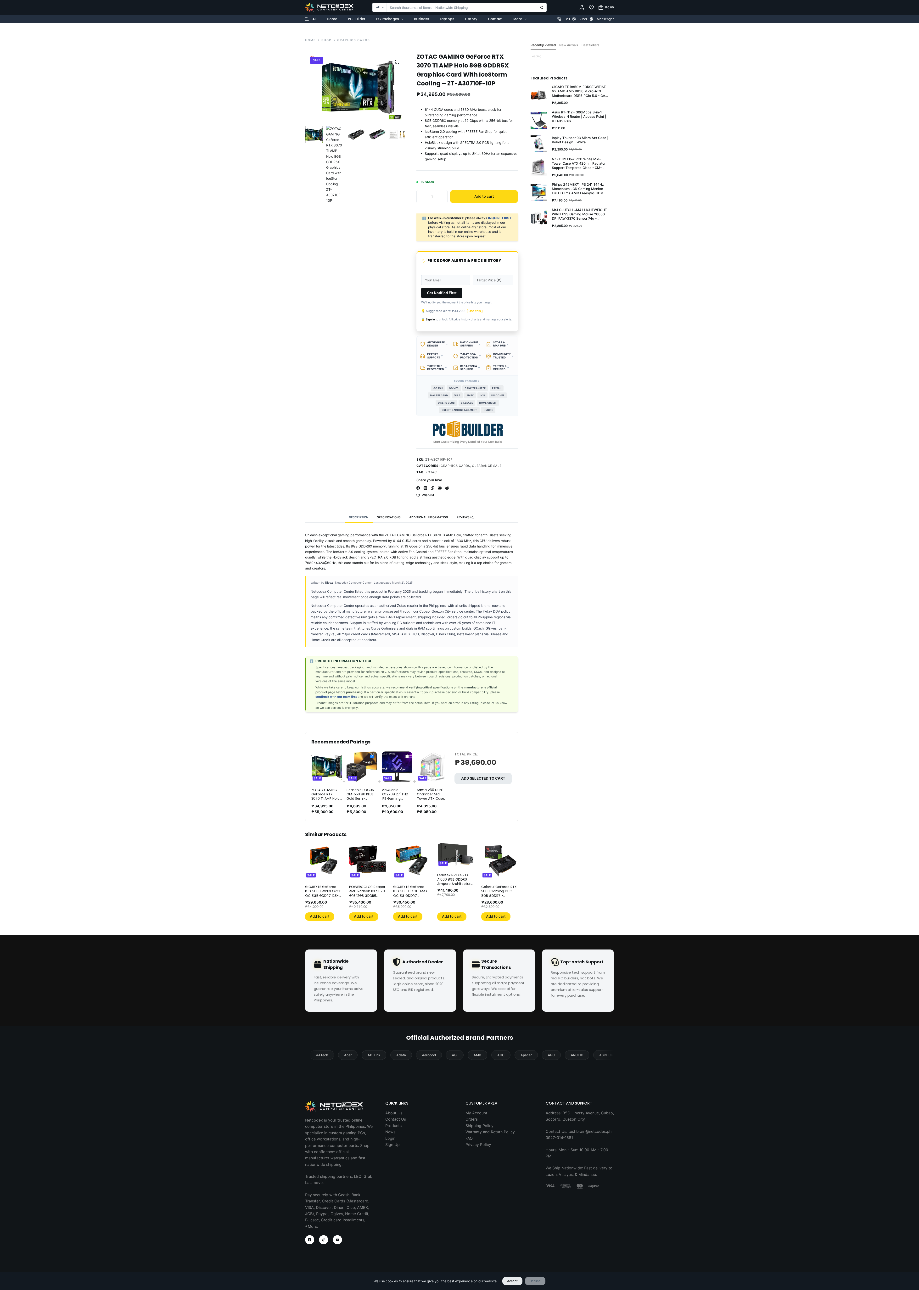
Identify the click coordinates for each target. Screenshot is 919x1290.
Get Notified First (442, 292)
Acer (348, 1055)
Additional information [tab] (428, 517)
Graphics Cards (455, 466)
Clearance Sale (486, 466)
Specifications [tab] (389, 517)
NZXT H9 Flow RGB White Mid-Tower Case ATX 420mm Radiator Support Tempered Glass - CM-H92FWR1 (578, 163)
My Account (476, 1113)
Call (567, 19)
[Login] (581, 7)
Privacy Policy (478, 1144)
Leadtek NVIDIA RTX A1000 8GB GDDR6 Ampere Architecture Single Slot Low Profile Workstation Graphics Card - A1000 (455, 886)
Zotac (431, 472)
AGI (455, 1055)
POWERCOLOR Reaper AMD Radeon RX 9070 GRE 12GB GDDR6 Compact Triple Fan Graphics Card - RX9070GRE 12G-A (367, 897)
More (517, 19)
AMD (477, 1055)
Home (332, 19)
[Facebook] (418, 488)
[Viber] (574, 19)
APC (551, 1055)
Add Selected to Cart (483, 778)
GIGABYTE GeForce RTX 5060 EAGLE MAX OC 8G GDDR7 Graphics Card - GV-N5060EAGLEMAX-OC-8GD (411, 897)
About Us (393, 1113)
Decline (535, 1281)
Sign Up (392, 1144)
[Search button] (541, 7)
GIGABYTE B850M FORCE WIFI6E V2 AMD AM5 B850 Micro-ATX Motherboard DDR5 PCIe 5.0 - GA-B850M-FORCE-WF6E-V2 (579, 91)
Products (393, 1125)
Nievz (329, 582)
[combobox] (455, 7)
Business (421, 19)
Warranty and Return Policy (490, 1131)
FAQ (469, 1138)
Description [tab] (358, 517)
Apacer (526, 1055)
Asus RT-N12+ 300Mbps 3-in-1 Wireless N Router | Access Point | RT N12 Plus (579, 116)
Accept (512, 1281)
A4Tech (322, 1055)
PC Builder (356, 19)
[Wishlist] (591, 7)
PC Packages (387, 19)
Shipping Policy (479, 1125)
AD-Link (374, 1055)
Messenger (605, 19)
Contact (495, 19)
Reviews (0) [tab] (466, 517)
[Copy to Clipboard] (432, 488)
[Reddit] (447, 488)
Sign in (430, 319)
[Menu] (311, 19)
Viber (583, 19)
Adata (401, 1055)
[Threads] (425, 488)
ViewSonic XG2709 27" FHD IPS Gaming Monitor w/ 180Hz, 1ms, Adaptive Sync (396, 800)
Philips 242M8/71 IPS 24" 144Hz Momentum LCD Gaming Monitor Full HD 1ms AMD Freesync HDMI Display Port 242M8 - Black (578, 188)
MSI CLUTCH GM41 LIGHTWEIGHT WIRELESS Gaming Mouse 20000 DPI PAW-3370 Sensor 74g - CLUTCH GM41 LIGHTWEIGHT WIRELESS (579, 214)
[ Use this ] (475, 311)
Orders (471, 1119)
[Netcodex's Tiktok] (323, 1239)
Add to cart (484, 196)
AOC (500, 1055)
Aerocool (429, 1055)
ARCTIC (577, 1055)
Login (390, 1138)
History (471, 19)
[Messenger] (591, 19)
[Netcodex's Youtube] (337, 1239)
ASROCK (606, 1055)
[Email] (440, 488)
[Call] (559, 19)
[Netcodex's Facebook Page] (309, 1239)
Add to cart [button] (320, 916)
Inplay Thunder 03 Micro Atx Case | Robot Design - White (580, 140)
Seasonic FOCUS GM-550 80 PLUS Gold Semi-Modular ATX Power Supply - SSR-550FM (360, 800)
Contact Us (395, 1119)
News (390, 1131)
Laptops (447, 19)
